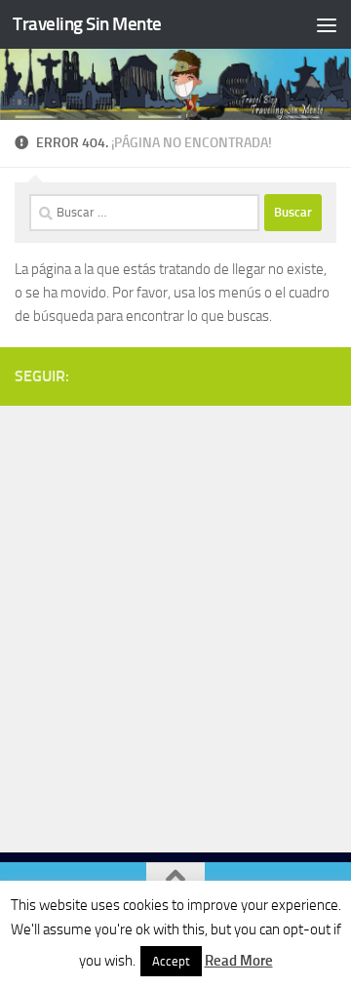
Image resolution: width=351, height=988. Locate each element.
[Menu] (326, 24)
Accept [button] (171, 961)
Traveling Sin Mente (87, 24)
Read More (239, 960)
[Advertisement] (175, 624)
